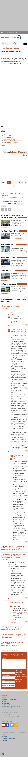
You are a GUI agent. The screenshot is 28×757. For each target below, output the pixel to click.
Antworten (11, 325)
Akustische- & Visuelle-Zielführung (13, 140)
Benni (21, 194)
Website (4, 680)
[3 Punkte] (12, 197)
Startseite (3, 32)
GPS (15, 204)
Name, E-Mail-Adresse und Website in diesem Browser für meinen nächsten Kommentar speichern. (20, 676)
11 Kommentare (5, 55)
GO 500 (10, 204)
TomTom (16, 48)
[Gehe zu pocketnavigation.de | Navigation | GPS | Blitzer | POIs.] (1, 48)
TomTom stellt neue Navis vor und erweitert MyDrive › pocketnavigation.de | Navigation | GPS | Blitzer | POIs (13, 627)
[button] (2, 209)
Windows (4, 701)
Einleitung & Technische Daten (12, 136)
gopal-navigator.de (12, 32)
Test (22, 204)
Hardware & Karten (9, 137)
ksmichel (10, 313)
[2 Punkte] (11, 197)
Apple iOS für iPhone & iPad (10, 699)
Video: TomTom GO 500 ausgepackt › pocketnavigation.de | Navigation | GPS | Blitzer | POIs (14, 306)
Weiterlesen (4, 227)
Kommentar (5, 658)
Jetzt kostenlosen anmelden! (10, 717)
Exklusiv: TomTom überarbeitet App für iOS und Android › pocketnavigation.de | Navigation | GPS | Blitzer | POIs (13, 547)
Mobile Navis (7, 48)
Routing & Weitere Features (11, 142)
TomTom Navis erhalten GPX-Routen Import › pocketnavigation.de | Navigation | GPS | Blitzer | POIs (14, 635)
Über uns (4, 741)
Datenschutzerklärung (8, 738)
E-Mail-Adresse (6, 675)
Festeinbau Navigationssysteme (11, 707)
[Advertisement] (14, 16)
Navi (18, 204)
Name (3, 671)
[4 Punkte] (14, 197)
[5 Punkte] (15, 197)
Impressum (5, 736)
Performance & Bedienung (11, 139)
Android (4, 698)
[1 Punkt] (10, 197)
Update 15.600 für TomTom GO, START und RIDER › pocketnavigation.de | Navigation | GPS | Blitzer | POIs (12, 643)
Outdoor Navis (6, 705)
